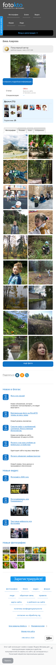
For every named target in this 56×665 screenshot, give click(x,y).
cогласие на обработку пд (28, 615)
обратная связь (27, 595)
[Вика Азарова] (28, 77)
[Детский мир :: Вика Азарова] (41, 209)
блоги (25, 589)
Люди (22, 23)
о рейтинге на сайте (36, 602)
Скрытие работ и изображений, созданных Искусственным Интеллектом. (23, 429)
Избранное (39, 130)
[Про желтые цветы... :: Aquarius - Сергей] (36, 553)
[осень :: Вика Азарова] (15, 183)
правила (42, 595)
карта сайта (16, 602)
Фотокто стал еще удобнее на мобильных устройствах (23, 444)
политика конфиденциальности (28, 609)
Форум (11, 23)
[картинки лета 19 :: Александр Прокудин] (6, 568)
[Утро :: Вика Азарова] (15, 209)
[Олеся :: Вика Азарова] (41, 234)
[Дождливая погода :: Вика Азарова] (41, 284)
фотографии (11, 589)
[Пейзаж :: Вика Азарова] (40, 334)
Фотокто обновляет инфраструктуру (25, 456)
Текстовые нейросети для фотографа (21, 522)
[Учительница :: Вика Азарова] (41, 359)
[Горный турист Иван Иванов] (13, 108)
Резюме (22, 130)
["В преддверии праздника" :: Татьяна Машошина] (35, 560)
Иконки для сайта (28, 631)
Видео (37, 15)
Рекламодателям (37, 626)
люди (12, 595)
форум (47, 589)
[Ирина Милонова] (38, 109)
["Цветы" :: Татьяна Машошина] (21, 560)
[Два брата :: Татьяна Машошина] (6, 553)
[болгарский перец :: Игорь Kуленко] (13, 553)
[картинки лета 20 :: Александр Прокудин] (28, 560)
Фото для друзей (18, 396)
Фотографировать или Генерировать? (20, 500)
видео (35, 589)
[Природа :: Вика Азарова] (15, 259)
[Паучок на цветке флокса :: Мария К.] (13, 568)
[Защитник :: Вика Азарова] (40, 183)
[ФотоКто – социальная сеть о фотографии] (13, 4)
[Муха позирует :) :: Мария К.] (42, 560)
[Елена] (13, 114)
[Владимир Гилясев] (32, 109)
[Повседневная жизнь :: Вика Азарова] (15, 309)
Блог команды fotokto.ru (18, 626)
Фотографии (13, 15)
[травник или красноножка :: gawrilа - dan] (21, 553)
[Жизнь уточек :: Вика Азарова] (15, 334)
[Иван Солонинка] (25, 109)
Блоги (26, 15)
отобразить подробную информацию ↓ (18, 82)
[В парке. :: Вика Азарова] (41, 309)
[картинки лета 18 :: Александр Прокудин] (21, 568)
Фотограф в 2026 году (20, 477)
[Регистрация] (1, 35)
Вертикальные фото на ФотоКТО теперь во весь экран (24, 414)
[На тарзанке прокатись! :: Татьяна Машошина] (28, 553)
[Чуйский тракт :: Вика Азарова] (15, 158)
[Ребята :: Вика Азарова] (41, 158)
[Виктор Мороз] (6, 110)
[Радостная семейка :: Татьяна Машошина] (13, 560)
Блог (30, 130)
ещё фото (28, 363)
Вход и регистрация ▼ (28, 33)
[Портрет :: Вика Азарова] (15, 284)
